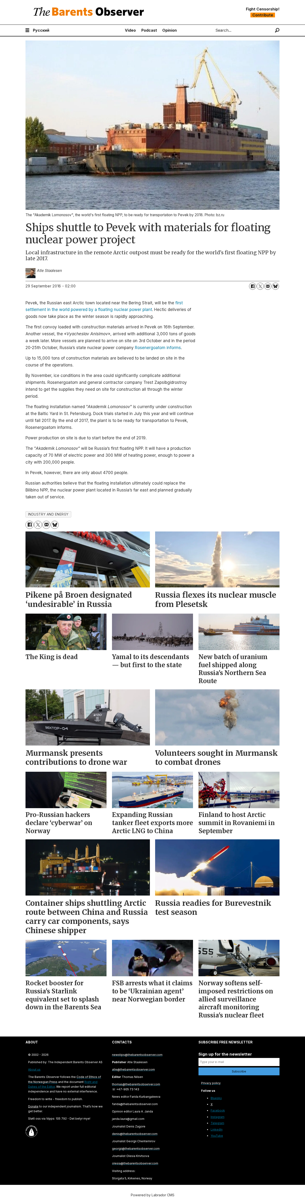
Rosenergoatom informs (158, 347)
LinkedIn (217, 1129)
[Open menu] (27, 30)
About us (34, 1069)
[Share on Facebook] (252, 286)
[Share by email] (267, 286)
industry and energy (48, 514)
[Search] (277, 30)
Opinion (169, 30)
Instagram (217, 1117)
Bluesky (216, 1098)
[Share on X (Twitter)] (260, 286)
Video (130, 30)
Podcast (149, 30)
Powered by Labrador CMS (152, 1195)
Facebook (218, 1110)
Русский (41, 30)
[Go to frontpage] (89, 12)
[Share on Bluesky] (275, 286)
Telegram (217, 1123)
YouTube (217, 1135)
